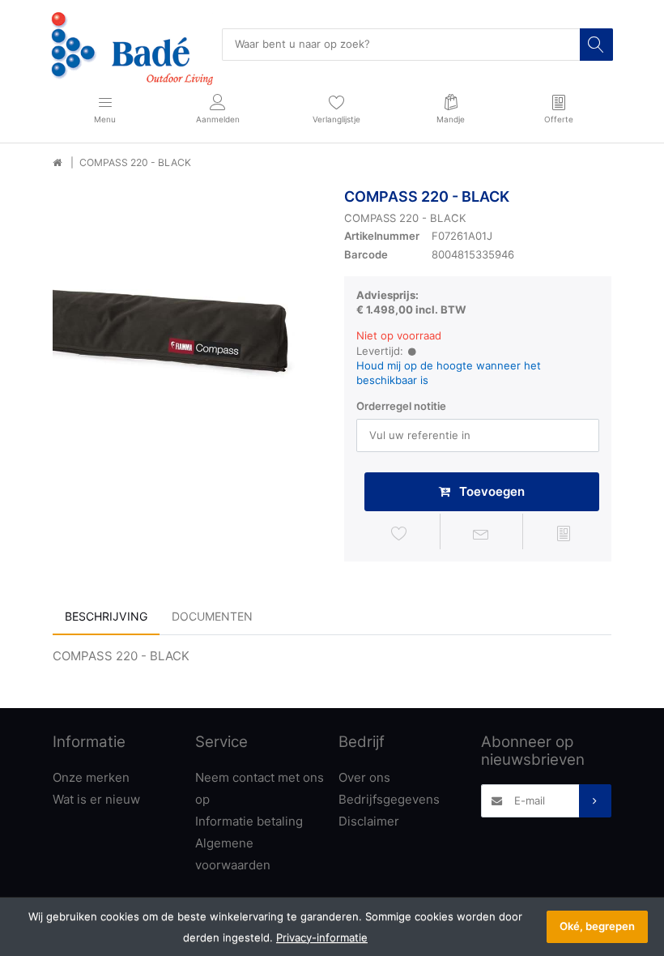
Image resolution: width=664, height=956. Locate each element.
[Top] (57, 163)
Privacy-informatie (322, 937)
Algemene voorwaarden (232, 854)
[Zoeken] (596, 44)
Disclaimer (368, 821)
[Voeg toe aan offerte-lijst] (563, 534)
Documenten (212, 616)
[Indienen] (595, 800)
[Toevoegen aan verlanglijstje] (399, 534)
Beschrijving (106, 616)
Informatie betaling (249, 821)
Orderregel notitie (401, 405)
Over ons (364, 777)
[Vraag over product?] (482, 534)
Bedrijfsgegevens (389, 799)
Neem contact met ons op (259, 788)
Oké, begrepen (597, 926)
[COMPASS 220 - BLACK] (186, 321)
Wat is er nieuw (96, 799)
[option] (186, 321)
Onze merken (91, 777)
